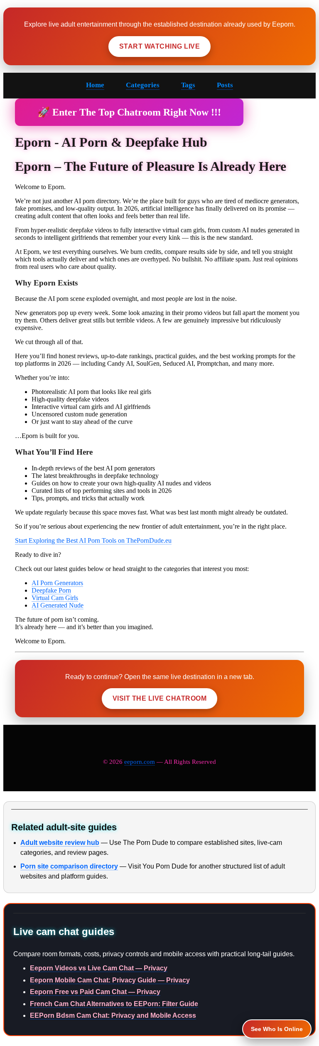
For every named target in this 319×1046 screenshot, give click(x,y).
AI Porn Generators (57, 582)
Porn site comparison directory (69, 866)
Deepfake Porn (51, 590)
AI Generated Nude (57, 605)
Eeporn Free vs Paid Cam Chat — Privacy (95, 991)
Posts (225, 85)
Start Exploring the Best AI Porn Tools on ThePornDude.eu (93, 540)
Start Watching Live (159, 46)
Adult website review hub (59, 842)
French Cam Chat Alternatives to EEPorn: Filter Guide (114, 1003)
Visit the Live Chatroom (159, 698)
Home (95, 85)
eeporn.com (139, 761)
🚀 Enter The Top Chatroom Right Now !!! (129, 112)
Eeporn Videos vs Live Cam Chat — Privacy (98, 968)
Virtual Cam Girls (55, 597)
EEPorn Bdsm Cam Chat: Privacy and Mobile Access (113, 1015)
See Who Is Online (277, 1029)
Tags (188, 85)
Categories (143, 85)
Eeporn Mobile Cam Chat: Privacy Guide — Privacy (110, 980)
